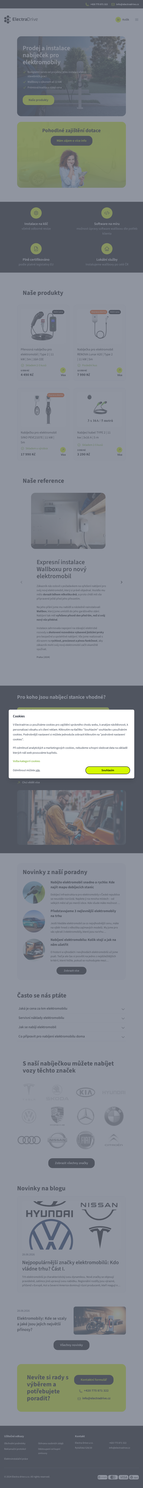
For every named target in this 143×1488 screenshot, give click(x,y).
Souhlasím (107, 770)
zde (38, 770)
